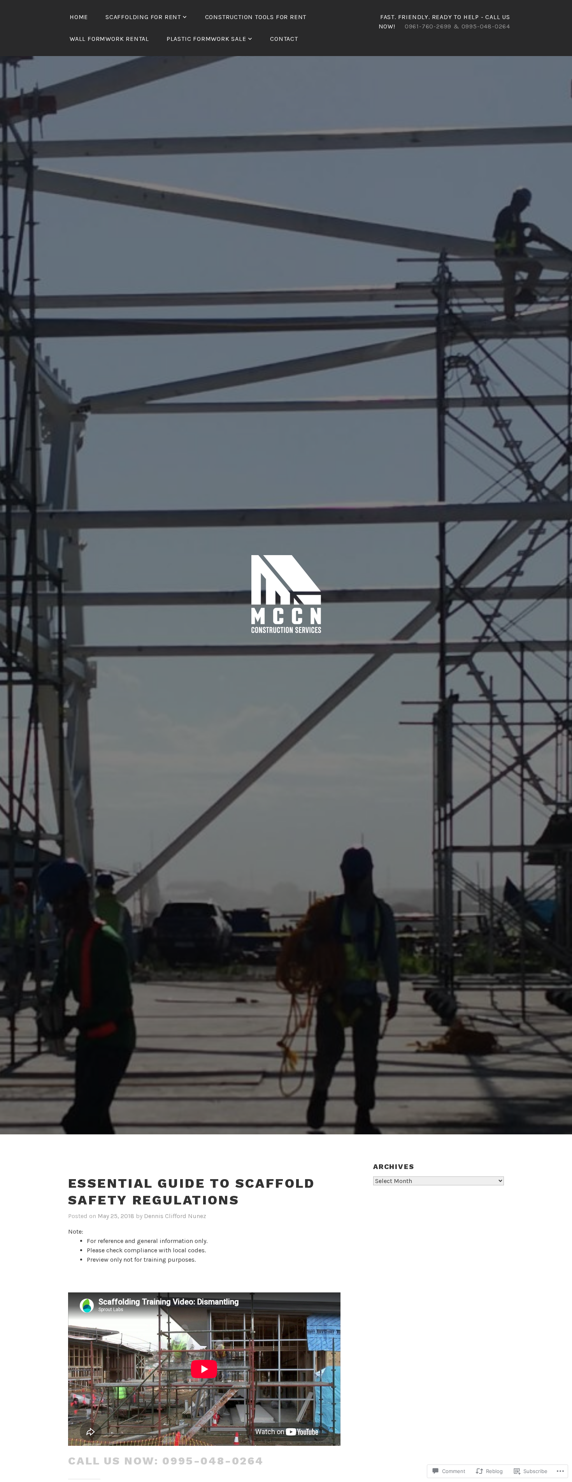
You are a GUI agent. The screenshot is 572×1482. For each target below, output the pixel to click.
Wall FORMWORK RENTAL (109, 38)
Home (79, 17)
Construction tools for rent (256, 17)
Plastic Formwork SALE (206, 38)
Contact (284, 38)
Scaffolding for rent (143, 17)
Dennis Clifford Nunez (175, 1216)
